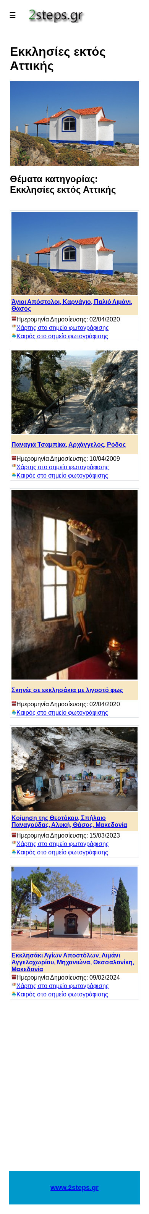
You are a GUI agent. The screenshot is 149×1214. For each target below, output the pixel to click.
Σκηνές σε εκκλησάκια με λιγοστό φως (67, 690)
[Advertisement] (74, 1089)
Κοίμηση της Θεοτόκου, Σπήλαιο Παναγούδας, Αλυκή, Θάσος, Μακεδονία (69, 821)
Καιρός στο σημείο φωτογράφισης (62, 336)
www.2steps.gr (74, 1187)
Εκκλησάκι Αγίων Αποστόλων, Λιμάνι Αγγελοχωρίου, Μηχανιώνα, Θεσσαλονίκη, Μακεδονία (72, 962)
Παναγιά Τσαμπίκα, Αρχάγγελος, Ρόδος (68, 444)
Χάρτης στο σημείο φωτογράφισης (62, 327)
